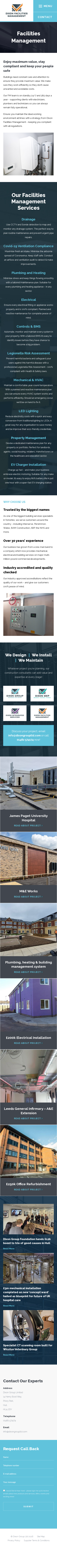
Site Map (41, 1536)
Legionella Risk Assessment (28, 353)
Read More (8, 1248)
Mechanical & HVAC (28, 380)
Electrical (28, 300)
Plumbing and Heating (28, 273)
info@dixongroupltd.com (24, 735)
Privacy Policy (14, 1540)
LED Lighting (28, 411)
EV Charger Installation (28, 465)
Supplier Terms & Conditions (36, 1540)
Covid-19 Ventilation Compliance (28, 246)
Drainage (28, 219)
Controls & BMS (29, 326)
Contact (45, 17)
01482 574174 (25, 739)
